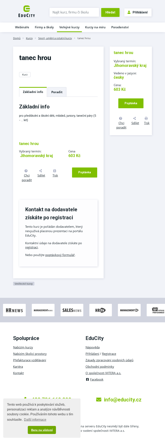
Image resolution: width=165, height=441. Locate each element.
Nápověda (93, 347)
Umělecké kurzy (24, 283)
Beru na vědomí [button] (42, 430)
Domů (17, 38)
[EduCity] (27, 11)
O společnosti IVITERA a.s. (103, 373)
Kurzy (29, 38)
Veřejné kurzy (69, 27)
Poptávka (84, 172)
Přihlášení (140, 12)
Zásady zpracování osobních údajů (109, 360)
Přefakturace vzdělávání (29, 360)
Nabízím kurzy (23, 347)
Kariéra (18, 366)
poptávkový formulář (60, 255)
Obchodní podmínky (100, 366)
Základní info (33, 92)
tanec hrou (84, 38)
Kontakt (18, 373)
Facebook (96, 379)
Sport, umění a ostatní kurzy (55, 38)
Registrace (109, 354)
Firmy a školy (44, 27)
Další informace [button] (35, 419)
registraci (31, 247)
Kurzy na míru (95, 27)
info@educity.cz (122, 400)
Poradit (57, 92)
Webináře (22, 27)
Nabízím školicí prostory (30, 354)
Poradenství (120, 27)
